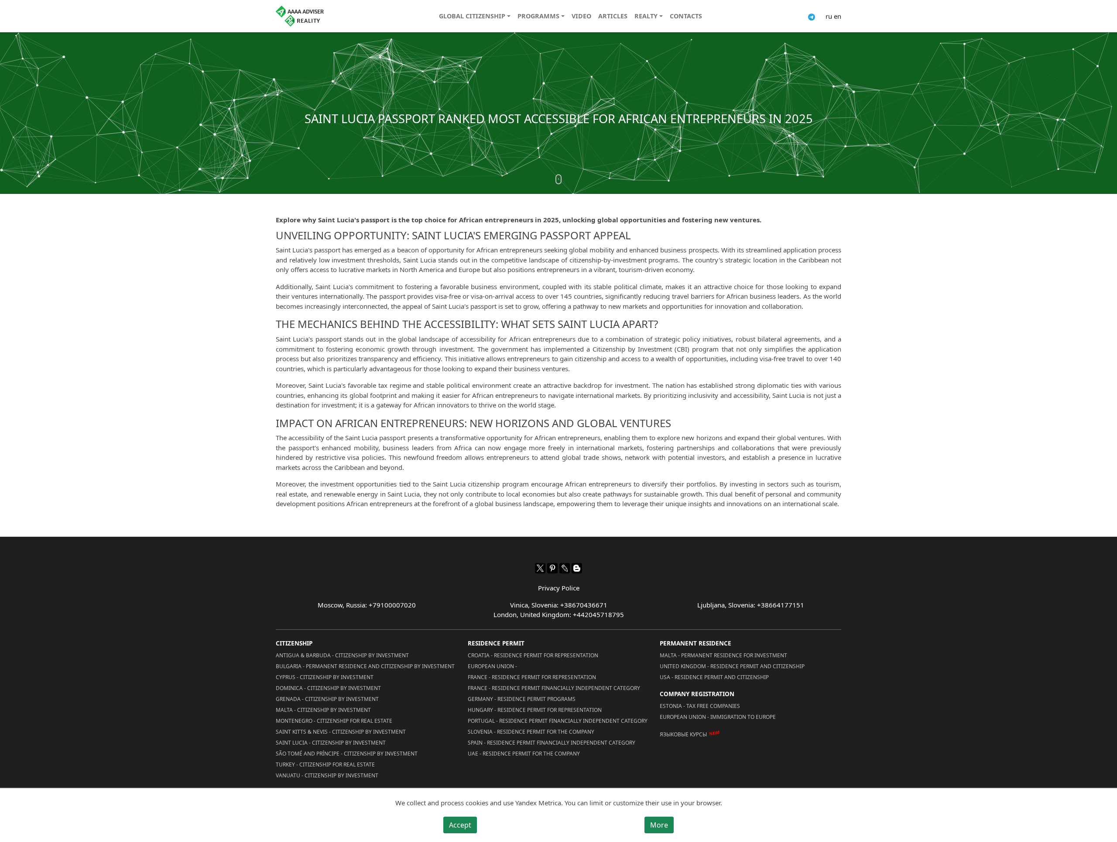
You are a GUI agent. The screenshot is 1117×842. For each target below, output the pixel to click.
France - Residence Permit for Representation (532, 677)
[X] (540, 568)
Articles (612, 16)
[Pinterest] (552, 568)
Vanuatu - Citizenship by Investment (327, 775)
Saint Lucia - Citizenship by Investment (331, 742)
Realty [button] (646, 16)
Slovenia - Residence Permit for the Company (531, 731)
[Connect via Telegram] (811, 16)
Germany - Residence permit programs (522, 699)
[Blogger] (577, 568)
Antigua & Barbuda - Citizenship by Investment (342, 655)
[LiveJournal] (564, 568)
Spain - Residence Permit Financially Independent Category (551, 742)
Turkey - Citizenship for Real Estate (325, 764)
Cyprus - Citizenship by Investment (324, 677)
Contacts (686, 16)
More (659, 825)
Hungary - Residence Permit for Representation (535, 710)
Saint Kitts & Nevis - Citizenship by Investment (341, 731)
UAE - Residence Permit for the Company (524, 753)
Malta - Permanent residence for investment (723, 655)
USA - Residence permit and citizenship (714, 677)
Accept (460, 825)
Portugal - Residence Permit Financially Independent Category (558, 721)
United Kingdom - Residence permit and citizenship (732, 666)
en (837, 16)
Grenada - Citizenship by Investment (327, 699)
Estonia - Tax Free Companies (700, 706)
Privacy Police (558, 587)
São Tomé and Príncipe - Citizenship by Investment (347, 753)
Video (581, 16)
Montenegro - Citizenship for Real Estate (334, 721)
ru (829, 16)
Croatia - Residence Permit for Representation (533, 655)
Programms (538, 16)
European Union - (492, 666)
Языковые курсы (683, 734)
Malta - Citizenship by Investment (323, 710)
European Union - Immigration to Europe (718, 717)
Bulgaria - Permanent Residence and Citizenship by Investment (365, 666)
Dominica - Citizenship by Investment (328, 688)
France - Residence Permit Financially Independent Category (554, 688)
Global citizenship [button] (472, 16)
